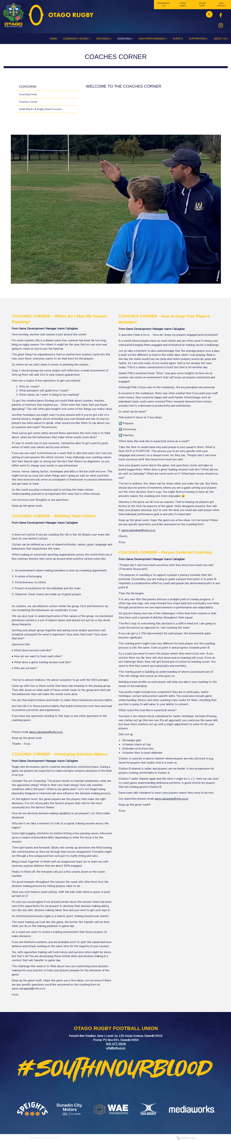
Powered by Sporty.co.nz (45, 1137)
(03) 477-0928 (116, 1044)
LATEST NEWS (182, 4)
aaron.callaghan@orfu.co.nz (46, 732)
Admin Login (188, 1137)
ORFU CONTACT (221, 4)
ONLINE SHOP (202, 4)
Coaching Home (28, 94)
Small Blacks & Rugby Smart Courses (40, 109)
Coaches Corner (28, 101)
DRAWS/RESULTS (163, 4)
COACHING (27, 86)
